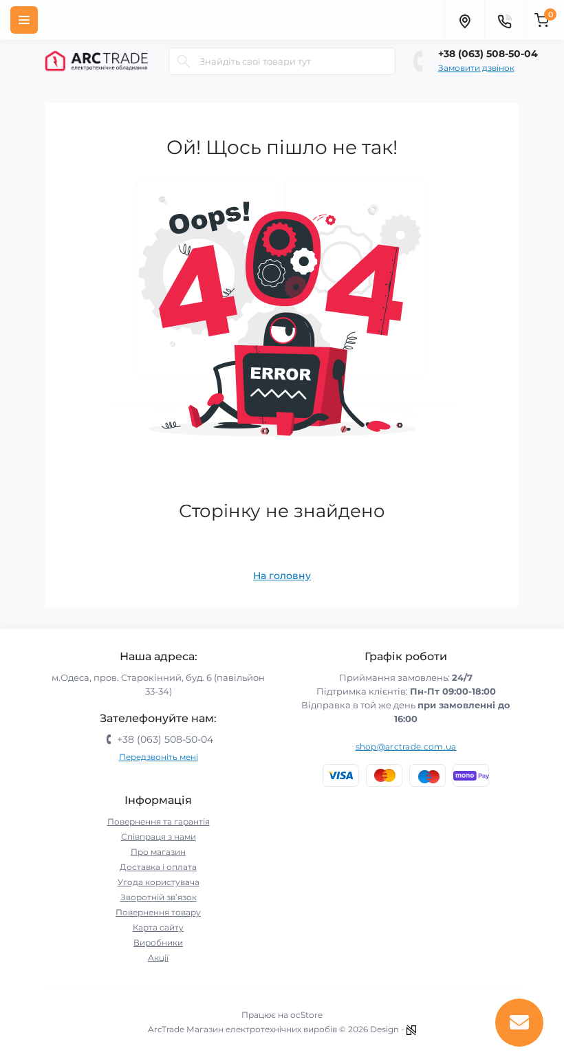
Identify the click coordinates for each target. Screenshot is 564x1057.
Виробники (158, 942)
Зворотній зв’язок (158, 897)
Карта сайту (158, 927)
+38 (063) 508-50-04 (488, 53)
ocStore (306, 1015)
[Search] (184, 61)
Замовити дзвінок (476, 68)
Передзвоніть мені (158, 757)
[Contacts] (504, 20)
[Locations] (464, 20)
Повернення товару (158, 912)
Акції (158, 957)
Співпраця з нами (158, 836)
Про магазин (158, 852)
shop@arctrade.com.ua (406, 746)
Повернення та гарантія (158, 821)
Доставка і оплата (158, 867)
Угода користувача (158, 882)
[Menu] (24, 20)
